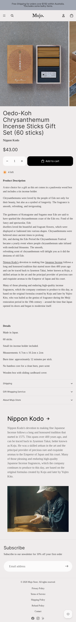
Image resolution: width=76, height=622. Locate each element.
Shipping (7, 383)
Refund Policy (38, 605)
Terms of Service (38, 594)
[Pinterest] (43, 618)
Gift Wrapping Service (14, 391)
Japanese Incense (54, 262)
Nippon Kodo (11, 140)
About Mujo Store (12, 400)
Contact (38, 611)
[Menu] (4, 15)
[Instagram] (38, 618)
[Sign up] (67, 566)
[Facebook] (32, 618)
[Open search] (12, 16)
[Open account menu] (63, 16)
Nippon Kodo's (11, 262)
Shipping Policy (38, 600)
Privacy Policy (38, 588)
